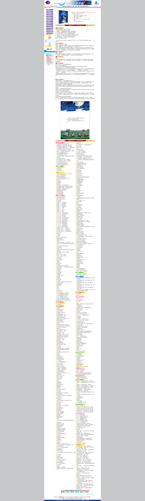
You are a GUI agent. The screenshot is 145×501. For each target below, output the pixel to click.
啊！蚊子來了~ (79, 251)
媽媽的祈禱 (59, 417)
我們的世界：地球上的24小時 (82, 318)
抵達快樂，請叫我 (80, 344)
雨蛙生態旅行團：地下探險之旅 (62, 392)
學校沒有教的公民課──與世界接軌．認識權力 (85, 303)
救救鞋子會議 (79, 400)
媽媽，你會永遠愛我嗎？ (61, 389)
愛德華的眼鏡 (79, 170)
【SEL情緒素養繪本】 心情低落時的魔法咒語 (85, 236)
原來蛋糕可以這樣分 (80, 257)
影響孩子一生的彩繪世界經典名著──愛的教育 (85, 387)
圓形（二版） (79, 146)
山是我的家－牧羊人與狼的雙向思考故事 (84, 307)
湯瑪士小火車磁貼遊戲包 (61, 175)
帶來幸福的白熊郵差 (60, 431)
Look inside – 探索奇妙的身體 (62, 221)
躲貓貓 (58, 442)
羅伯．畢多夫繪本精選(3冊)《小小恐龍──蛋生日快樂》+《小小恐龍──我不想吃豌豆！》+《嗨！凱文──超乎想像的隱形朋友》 (65, 151)
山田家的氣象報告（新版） (61, 314)
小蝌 (77, 148)
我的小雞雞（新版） (60, 309)
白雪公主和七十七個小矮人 (61, 459)
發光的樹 (78, 311)
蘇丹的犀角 (79, 317)
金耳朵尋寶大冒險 (80, 396)
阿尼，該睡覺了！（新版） (61, 330)
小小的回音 (79, 206)
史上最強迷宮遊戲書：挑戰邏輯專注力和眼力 (65, 186)
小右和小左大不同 (80, 237)
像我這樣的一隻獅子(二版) (81, 164)
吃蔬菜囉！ (59, 276)
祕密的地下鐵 (79, 488)
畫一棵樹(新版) (59, 394)
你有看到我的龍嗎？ (60, 370)
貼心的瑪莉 (59, 406)
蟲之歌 (58, 323)
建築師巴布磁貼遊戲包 (61, 176)
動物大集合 (59, 285)
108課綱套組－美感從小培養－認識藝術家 (64, 146)
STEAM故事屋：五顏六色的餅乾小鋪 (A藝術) (85, 155)
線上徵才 (50, 54)
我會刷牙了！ (59, 260)
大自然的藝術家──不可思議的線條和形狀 (84, 144)
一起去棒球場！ (79, 184)
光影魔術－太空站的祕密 (61, 369)
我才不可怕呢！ (79, 219)
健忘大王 (78, 399)
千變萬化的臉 (59, 169)
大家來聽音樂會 (79, 355)
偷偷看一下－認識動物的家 (61, 202)
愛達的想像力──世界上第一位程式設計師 (84, 459)
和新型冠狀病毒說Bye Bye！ (82, 163)
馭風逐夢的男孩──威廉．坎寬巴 (82, 454)
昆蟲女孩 (78, 474)
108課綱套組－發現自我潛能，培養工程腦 (64, 145)
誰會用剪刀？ (59, 274)
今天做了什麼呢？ (80, 262)
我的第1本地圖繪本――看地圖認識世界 (64, 325)
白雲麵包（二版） (60, 313)
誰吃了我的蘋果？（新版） (61, 344)
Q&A (49, 57)
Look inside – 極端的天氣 (61, 215)
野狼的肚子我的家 (60, 425)
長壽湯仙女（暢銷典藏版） (61, 428)
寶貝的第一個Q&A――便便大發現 (63, 227)
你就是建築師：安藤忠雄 (81, 443)
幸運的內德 (59, 346)
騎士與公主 (59, 355)
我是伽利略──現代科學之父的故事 (83, 469)
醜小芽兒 (78, 211)
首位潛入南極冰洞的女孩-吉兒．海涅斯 (84, 475)
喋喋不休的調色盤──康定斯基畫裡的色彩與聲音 (85, 434)
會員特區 (65, 6)
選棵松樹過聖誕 (60, 449)
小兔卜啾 (58, 350)
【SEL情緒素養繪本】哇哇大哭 (62, 295)
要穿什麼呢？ (59, 263)
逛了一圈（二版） (80, 428)
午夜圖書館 (59, 399)
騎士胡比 (58, 353)
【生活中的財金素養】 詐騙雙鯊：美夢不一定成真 (85, 289)
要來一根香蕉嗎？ (80, 185)
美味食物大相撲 (79, 216)
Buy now (91, 25)
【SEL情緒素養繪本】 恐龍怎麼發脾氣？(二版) (65, 444)
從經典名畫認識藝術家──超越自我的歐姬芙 (84, 438)
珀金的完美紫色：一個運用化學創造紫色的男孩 (85, 485)
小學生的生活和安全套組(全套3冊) (63, 143)
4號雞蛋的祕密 (79, 261)
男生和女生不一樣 (60, 171)
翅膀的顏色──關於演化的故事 (82, 337)
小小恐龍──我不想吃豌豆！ (82, 152)
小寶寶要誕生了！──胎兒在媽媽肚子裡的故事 (65, 266)
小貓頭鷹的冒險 (60, 356)
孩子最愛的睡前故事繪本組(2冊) (62, 153)
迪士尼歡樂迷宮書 (60, 193)
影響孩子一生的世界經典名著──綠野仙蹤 (84, 384)
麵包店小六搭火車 (80, 153)
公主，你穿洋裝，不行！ (81, 200)
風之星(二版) (79, 298)
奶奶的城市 (59, 402)
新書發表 (50, 60)
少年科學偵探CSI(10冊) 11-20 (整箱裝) (64, 160)
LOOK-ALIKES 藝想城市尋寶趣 (82, 420)
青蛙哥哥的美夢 (79, 256)
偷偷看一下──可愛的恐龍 (61, 206)
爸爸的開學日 (79, 183)
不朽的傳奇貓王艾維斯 (81, 479)
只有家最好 (59, 464)
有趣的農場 (59, 182)
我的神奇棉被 (79, 201)
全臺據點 (75, 6)
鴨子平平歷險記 (60, 376)
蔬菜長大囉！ (59, 279)
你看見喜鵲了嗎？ (80, 441)
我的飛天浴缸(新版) (60, 359)
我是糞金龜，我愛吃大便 (61, 467)
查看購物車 (86, 6)
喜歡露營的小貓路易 (80, 225)
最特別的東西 (79, 353)
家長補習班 (59, 404)
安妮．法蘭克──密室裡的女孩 (82, 455)
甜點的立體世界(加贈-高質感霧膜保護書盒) (84, 372)
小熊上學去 (59, 434)
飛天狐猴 (58, 415)
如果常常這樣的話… (60, 364)
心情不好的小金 (79, 173)
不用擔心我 (79, 248)
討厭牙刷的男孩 (60, 416)
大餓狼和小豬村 (60, 426)
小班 (77, 202)
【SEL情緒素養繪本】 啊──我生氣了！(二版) (65, 242)
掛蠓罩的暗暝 (79, 339)
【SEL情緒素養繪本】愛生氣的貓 (63, 293)
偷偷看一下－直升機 (60, 207)
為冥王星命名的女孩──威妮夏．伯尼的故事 (84, 480)
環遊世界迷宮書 (60, 191)
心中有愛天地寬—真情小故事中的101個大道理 (85, 409)
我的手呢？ (59, 233)
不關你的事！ (59, 200)
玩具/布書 (81, 6)
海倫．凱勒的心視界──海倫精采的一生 (84, 453)
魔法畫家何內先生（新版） (81, 427)
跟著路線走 (59, 382)
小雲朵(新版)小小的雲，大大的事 (63, 334)
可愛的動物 (59, 181)
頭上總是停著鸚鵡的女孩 (61, 433)
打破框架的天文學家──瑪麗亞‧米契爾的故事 (84, 487)
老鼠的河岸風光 (79, 333)
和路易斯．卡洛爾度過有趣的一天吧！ (83, 468)
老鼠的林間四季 (79, 328)
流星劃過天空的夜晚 (60, 423)
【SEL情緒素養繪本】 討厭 (81, 235)
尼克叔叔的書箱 (79, 324)
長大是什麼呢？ (60, 271)
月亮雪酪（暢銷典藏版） (61, 437)
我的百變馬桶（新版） (61, 358)
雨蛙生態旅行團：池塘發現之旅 (62, 318)
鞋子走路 (58, 236)
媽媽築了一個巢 (60, 458)
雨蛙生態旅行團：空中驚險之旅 (62, 335)
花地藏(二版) (79, 348)
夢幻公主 (58, 180)
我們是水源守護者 (80, 321)
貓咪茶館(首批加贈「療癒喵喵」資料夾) (84, 212)
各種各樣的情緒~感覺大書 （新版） (63, 351)
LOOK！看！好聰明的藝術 (81, 422)
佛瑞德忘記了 (59, 438)
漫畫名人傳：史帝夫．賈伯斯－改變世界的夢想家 (85, 449)
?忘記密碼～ (50, 44)
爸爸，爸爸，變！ (60, 401)
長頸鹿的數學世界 (80, 228)
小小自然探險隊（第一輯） (81, 401)
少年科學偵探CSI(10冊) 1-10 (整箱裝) (63, 159)
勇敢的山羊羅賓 (79, 308)
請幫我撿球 (79, 230)
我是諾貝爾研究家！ (60, 462)
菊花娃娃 (58, 328)
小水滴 (58, 289)
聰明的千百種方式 (80, 195)
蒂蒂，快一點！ (79, 174)
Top (92, 494)
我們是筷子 (79, 186)
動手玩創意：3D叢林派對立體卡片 (63, 188)
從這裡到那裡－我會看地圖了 (82, 238)
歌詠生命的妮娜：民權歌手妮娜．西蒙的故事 (85, 483)
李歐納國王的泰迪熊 (80, 179)
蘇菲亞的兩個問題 (80, 149)
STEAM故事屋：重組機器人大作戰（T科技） (85, 158)
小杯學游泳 (79, 196)
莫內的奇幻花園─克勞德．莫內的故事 (83, 423)
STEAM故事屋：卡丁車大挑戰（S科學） (84, 157)
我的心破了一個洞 (80, 297)
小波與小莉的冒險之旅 (61, 303)
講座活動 (50, 58)
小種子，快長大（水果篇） (61, 255)
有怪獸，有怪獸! (80, 365)
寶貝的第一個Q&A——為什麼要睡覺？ (64, 229)
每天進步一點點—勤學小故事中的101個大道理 (85, 408)
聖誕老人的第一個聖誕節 (81, 241)
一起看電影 (59, 454)
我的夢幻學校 (79, 207)
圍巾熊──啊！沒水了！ (61, 375)
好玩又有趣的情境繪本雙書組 (62, 163)
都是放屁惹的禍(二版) (61, 319)
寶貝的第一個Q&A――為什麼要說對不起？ (64, 231)
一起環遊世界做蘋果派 (81, 268)
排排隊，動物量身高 (60, 411)
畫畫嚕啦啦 (59, 340)
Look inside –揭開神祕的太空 (62, 220)
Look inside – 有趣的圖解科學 (62, 223)
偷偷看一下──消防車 (60, 210)
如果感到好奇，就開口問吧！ (82, 312)
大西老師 (78, 189)
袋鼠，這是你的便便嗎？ (61, 198)
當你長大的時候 (79, 310)
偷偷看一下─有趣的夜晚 (61, 205)
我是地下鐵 (79, 341)
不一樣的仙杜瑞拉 (60, 460)
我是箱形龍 (59, 410)
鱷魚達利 (78, 191)
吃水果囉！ (59, 278)
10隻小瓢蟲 (59, 201)
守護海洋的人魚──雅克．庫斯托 (82, 458)
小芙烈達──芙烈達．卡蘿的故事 (82, 435)
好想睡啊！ (59, 270)
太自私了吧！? (59, 248)
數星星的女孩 (79, 305)
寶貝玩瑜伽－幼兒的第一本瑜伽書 (63, 252)
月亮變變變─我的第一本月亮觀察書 (63, 348)
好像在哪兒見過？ (80, 178)
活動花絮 (50, 61)
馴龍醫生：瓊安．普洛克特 (81, 486)
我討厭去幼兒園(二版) (61, 343)
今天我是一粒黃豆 (60, 275)
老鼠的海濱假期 (79, 334)
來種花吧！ (59, 264)
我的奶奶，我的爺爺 (80, 233)
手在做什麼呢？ (60, 290)
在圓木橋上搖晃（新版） (61, 312)
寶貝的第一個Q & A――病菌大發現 (63, 228)
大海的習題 (79, 293)
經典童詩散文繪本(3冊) (81, 275)
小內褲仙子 (59, 422)
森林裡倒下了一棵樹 (80, 329)
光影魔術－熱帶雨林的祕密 (61, 368)
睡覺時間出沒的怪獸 (80, 193)
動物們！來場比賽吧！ (81, 215)
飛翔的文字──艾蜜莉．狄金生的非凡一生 (84, 476)
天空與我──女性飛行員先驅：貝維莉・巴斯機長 (85, 477)
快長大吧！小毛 (79, 362)
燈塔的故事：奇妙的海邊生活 (82, 327)
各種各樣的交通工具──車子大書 (82, 220)
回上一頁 (88, 494)
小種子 (58, 288)
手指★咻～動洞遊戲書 (61, 366)
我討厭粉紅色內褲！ (80, 263)
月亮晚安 (58, 234)
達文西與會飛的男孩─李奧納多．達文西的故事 (85, 424)
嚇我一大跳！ (59, 268)
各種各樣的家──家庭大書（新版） (63, 324)
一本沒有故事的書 (80, 162)
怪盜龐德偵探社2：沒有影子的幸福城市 (84, 389)
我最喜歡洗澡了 (60, 307)
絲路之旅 (78, 294)
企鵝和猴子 (79, 357)
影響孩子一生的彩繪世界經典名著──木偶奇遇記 (85, 385)
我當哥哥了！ (59, 390)
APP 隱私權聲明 (88, 496)
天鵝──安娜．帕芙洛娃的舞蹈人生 (83, 457)
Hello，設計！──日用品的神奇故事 (83, 315)
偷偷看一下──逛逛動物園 (61, 203)
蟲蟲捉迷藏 (59, 381)
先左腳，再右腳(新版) (61, 317)
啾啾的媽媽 (79, 254)
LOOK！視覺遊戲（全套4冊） (62, 296)
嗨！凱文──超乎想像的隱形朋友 (62, 447)
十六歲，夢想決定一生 (81, 405)
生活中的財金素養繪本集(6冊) (82, 290)
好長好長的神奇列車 (60, 197)
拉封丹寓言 (59, 345)
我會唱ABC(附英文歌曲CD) (81, 376)
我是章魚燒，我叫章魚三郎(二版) (63, 443)
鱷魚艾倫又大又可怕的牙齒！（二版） (63, 373)
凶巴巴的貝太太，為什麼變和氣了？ (63, 405)
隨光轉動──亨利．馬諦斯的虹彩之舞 (83, 433)
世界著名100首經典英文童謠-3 (82, 378)
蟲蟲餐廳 (78, 249)
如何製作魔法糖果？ (80, 253)
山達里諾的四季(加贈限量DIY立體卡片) (84, 374)
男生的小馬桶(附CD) (60, 239)
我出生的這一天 (79, 171)
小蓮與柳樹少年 (79, 205)
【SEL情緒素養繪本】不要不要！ (63, 294)
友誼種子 (58, 354)
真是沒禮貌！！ (60, 247)
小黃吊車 (58, 280)
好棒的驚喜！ (59, 269)
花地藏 (78, 347)
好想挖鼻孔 (79, 258)
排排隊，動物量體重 (60, 412)
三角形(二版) (59, 432)
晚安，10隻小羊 (60, 291)
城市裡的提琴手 (60, 448)
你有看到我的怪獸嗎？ (61, 371)
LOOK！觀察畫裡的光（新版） (82, 419)
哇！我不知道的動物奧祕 (61, 361)
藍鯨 (58, 418)
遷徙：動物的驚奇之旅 (81, 342)
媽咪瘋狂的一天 (60, 386)
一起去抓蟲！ (59, 360)
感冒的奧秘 (59, 168)
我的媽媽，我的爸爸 (80, 231)
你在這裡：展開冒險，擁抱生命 (82, 326)
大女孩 (78, 252)
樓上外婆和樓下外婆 (80, 356)
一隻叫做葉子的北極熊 (81, 154)
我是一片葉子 (59, 253)
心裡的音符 (59, 391)
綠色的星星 (79, 190)
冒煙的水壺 (59, 427)
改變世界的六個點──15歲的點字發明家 (84, 462)
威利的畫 (78, 358)
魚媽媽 (58, 465)
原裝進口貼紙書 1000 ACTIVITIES (63, 178)
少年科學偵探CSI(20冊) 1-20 (62, 162)
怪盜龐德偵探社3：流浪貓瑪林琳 (82, 390)
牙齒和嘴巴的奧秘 (60, 167)
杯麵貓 (78, 267)
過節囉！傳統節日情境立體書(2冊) (63, 299)
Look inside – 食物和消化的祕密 (62, 213)
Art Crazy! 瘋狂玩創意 (81, 414)
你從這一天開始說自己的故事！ (82, 313)
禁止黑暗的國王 (79, 165)
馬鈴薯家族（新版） (60, 332)
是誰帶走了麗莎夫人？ (81, 440)
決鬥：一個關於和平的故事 (81, 336)
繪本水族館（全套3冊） (61, 158)
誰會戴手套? (59, 273)
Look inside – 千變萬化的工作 (62, 212)
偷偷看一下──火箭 (60, 208)
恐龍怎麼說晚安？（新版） (61, 315)
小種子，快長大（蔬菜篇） (61, 254)
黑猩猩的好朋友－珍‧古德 (81, 450)
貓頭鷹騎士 (79, 210)
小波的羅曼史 (59, 304)
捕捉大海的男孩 (79, 346)
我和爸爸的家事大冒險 (81, 259)
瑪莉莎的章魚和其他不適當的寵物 (63, 349)
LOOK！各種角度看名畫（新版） (83, 415)
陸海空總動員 (59, 284)
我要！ (58, 286)
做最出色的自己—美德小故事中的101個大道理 (85, 410)
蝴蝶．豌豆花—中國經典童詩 (82, 273)
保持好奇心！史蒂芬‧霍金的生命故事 (83, 472)
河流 (77, 302)
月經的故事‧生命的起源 (81, 322)
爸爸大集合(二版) (60, 365)
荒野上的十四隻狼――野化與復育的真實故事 (85, 323)
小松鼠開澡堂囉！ (60, 283)
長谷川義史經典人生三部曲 (61, 154)
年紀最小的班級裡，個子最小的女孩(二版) (64, 400)
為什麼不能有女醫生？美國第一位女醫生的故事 (85, 452)
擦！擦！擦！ (59, 232)
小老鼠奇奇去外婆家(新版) (61, 327)
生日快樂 (78, 266)
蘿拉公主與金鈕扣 (80, 371)
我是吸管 (78, 188)
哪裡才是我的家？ (60, 457)
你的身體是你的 (79, 214)
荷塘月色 (58, 387)
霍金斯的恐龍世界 (60, 320)
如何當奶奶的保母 (60, 446)
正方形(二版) (59, 441)
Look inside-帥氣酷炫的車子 (62, 222)
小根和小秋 (59, 308)
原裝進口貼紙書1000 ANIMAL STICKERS (64, 173)
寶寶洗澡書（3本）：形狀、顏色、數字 (64, 300)
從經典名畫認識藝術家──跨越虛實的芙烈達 (84, 439)
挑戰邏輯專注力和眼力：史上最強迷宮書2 (64, 187)
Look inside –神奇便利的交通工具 (63, 217)
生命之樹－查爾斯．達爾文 (81, 448)
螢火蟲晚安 (59, 385)
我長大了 (58, 241)
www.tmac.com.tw (53, 6)
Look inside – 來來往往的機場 (62, 218)
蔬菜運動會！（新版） (61, 333)
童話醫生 (78, 264)
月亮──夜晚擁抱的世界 (81, 168)
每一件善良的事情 (80, 300)
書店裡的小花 (79, 204)
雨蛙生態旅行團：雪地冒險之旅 (62, 337)
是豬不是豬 (79, 142)
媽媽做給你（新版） (60, 338)
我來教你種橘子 (60, 238)
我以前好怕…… (59, 436)
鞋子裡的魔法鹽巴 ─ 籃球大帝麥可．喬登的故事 (85, 447)
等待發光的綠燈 (79, 247)
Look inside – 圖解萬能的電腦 (62, 226)
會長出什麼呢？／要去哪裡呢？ (82, 271)
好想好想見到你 (79, 175)
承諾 (58, 380)
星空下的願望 (79, 147)
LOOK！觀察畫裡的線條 (81, 418)
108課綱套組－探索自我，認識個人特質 (64, 148)
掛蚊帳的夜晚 (79, 338)
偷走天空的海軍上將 (80, 244)
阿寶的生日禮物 (60, 384)
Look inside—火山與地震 (61, 216)
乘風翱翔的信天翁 (80, 180)
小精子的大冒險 (60, 310)
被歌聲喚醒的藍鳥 (80, 181)
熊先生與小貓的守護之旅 (81, 269)
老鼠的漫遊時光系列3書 (81, 351)
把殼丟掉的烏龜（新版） (61, 329)
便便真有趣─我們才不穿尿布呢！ (63, 265)
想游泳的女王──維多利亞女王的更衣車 (84, 460)
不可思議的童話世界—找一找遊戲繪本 (83, 221)
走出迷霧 (78, 301)
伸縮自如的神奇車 (80, 217)
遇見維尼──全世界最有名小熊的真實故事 (64, 395)
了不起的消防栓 (79, 246)
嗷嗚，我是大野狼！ (80, 232)
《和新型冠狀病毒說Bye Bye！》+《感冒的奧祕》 (66, 147)
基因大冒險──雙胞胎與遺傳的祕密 (83, 176)
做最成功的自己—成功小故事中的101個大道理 (85, 411)
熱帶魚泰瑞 (59, 439)
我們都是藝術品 (79, 436)
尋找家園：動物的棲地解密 (81, 343)
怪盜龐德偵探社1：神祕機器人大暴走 (83, 388)
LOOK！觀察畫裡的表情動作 (82, 417)
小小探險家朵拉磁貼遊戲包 (61, 177)
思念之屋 (58, 455)
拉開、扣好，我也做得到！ (61, 196)
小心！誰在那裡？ (60, 259)
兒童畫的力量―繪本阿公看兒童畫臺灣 (83, 425)
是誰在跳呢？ (59, 258)
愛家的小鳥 (79, 143)
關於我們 (70, 6)
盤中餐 (78, 349)
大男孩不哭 (79, 169)
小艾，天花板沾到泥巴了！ (61, 463)
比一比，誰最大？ (60, 363)
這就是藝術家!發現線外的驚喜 (82, 242)
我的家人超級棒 (79, 209)
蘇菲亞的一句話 (60, 397)
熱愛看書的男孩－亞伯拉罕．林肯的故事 (84, 445)
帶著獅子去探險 (79, 222)
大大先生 (78, 194)
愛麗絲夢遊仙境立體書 (81, 369)
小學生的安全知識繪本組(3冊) (62, 164)
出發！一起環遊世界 (80, 370)
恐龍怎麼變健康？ (60, 407)
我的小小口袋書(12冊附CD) (62, 237)
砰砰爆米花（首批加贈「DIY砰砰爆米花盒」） (65, 281)
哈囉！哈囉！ (59, 379)
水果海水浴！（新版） (61, 339)
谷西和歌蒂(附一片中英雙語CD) (82, 366)
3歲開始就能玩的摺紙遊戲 (61, 189)
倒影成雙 (78, 429)
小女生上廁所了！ (60, 257)
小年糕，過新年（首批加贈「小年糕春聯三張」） (85, 243)
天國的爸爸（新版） (60, 322)
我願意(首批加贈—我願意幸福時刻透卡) (84, 332)
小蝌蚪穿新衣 (59, 374)
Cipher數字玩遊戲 (60, 192)
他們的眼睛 (79, 316)
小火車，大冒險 (60, 451)
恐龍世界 (58, 183)
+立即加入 (50, 45)
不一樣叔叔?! (59, 396)
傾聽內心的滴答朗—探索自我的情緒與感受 (84, 331)
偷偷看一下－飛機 (60, 211)
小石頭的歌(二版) (80, 306)
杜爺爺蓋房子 (79, 361)
